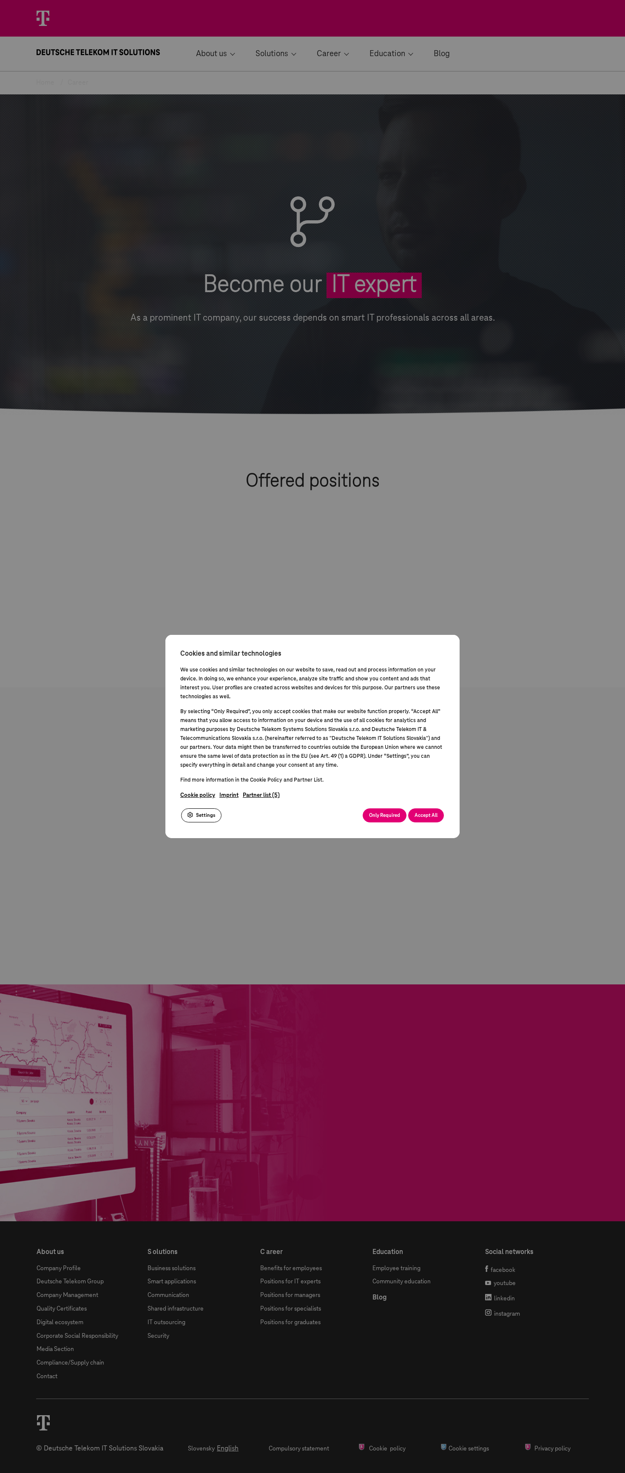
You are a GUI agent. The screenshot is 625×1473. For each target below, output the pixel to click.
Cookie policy (197, 795)
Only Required (384, 815)
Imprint (229, 795)
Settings (205, 815)
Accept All (426, 815)
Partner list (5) (261, 795)
